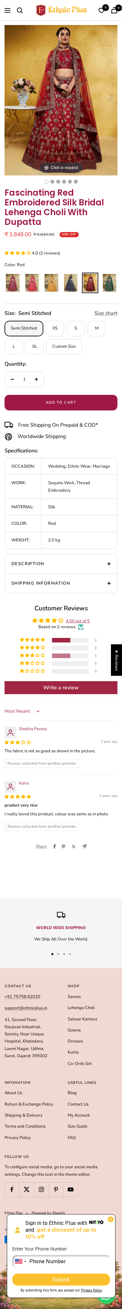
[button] (18, 253)
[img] (18, 742)
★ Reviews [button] (116, 660)
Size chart (105, 313)
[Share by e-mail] (84, 846)
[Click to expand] (61, 100)
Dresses (75, 1041)
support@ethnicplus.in (26, 1008)
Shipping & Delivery (24, 1115)
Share (41, 846)
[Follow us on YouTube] (70, 1189)
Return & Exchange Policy (29, 1104)
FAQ (72, 1138)
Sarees (74, 997)
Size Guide (78, 1126)
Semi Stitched (24, 328)
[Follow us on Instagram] (41, 1189)
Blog (72, 1093)
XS (55, 328)
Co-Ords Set (80, 1064)
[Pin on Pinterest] (63, 846)
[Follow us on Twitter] (26, 1189)
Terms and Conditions (25, 1126)
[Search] (20, 10)
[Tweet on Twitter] (73, 846)
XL (34, 346)
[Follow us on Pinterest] (55, 1189)
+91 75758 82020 (22, 997)
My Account (79, 1115)
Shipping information (40, 583)
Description (27, 564)
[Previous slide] (11, 97)
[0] (101, 10)
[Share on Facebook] (54, 846)
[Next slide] (110, 97)
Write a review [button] (61, 687)
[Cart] (114, 10)
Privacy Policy (18, 1138)
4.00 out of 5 (78, 621)
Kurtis (73, 1052)
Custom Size (64, 346)
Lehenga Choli (81, 1008)
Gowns (74, 1030)
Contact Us (78, 1104)
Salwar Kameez (82, 1019)
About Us (13, 1093)
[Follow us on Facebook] (12, 1189)
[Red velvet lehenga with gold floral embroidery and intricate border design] (76, 182)
